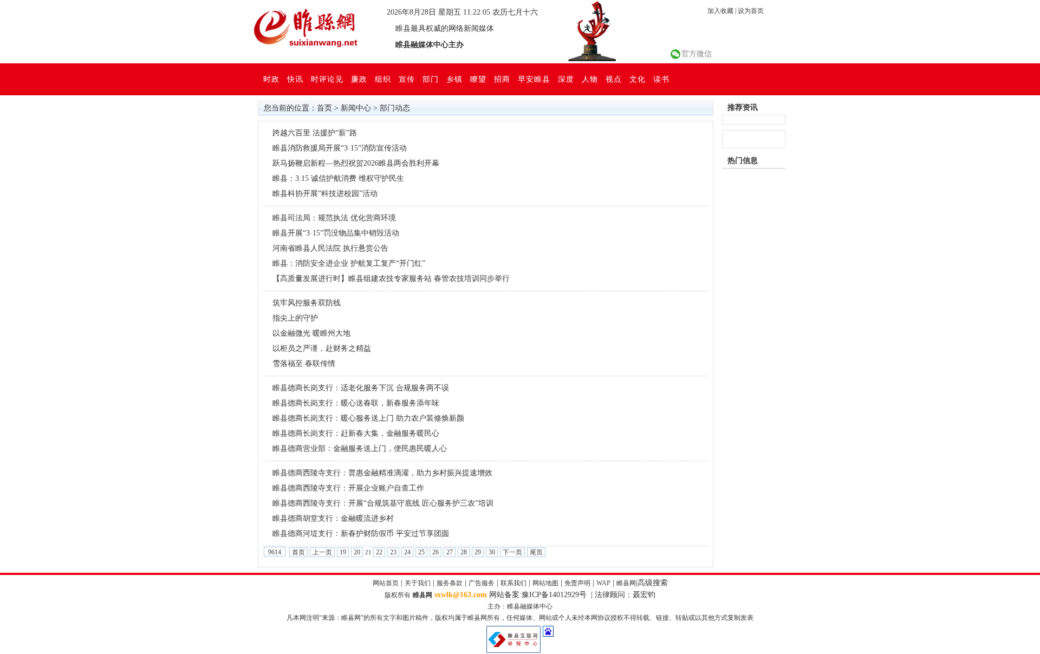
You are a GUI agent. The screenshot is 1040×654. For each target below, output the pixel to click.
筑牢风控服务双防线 (306, 303)
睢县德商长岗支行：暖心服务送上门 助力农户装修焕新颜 (368, 418)
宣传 (407, 79)
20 (357, 552)
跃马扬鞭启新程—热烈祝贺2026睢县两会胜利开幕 (355, 163)
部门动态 (395, 108)
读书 (661, 79)
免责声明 (577, 583)
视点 (614, 79)
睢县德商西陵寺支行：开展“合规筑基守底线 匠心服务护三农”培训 (382, 503)
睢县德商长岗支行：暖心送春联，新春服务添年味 (355, 403)
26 (435, 552)
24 (407, 552)
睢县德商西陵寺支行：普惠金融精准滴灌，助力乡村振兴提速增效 (382, 473)
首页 (324, 108)
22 (379, 552)
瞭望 (478, 79)
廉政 (359, 79)
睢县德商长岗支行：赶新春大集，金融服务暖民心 (355, 433)
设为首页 (751, 11)
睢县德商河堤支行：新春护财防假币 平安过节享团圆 (362, 533)
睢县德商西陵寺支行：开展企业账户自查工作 (348, 488)
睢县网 (626, 583)
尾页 (536, 552)
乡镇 (454, 79)
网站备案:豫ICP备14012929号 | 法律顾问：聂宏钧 (572, 595)
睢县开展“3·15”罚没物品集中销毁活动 (335, 233)
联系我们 (513, 583)
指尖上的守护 (295, 318)
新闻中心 (356, 108)
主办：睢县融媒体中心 (519, 606)
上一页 (322, 552)
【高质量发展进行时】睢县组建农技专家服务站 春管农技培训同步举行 (391, 278)
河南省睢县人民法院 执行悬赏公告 (330, 248)
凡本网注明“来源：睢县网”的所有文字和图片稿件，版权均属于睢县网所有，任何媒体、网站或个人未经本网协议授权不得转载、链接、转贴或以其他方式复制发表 (520, 618)
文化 (637, 79)
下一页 (512, 552)
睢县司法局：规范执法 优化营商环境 (334, 218)
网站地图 (545, 583)
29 (477, 552)
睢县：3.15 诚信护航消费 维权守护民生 (338, 178)
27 (449, 552)
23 (393, 552)
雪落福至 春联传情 (303, 363)
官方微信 (696, 54)
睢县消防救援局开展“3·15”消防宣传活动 (339, 148)
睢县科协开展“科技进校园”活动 (325, 193)
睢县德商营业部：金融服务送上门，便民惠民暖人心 (359, 448)
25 (421, 552)
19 (343, 552)
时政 (271, 79)
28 (463, 552)
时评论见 (327, 79)
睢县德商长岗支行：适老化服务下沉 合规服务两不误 (360, 388)
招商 (502, 79)
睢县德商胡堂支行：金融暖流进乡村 (333, 518)
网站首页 (386, 583)
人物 (590, 79)
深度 (566, 79)
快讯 (295, 79)
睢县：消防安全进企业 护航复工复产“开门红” (348, 263)
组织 (383, 79)
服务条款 (450, 583)
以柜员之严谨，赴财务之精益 (321, 348)
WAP (603, 583)
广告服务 (482, 583)
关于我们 (418, 583)
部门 (430, 79)
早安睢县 (534, 79)
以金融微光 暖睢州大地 (311, 333)
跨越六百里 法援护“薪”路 (314, 133)
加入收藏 (720, 11)
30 (492, 552)
